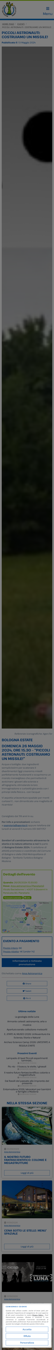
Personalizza (27, 1342)
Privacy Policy (38, 1315)
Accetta (27, 1329)
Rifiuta (27, 1336)
